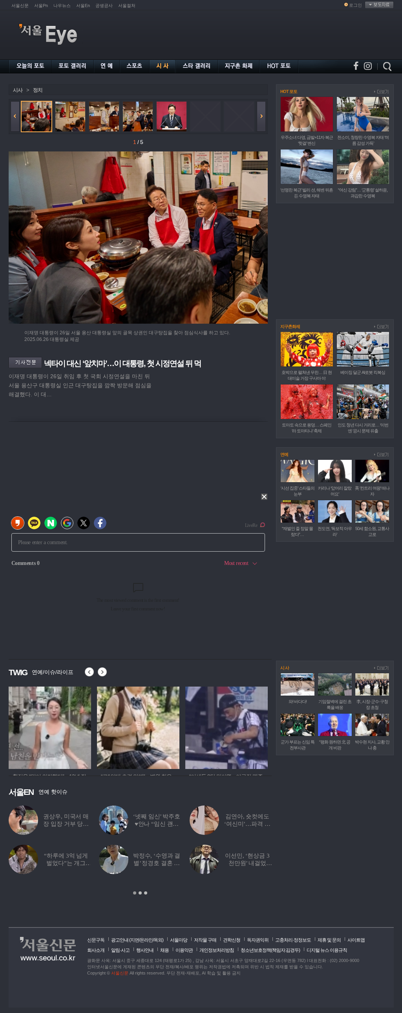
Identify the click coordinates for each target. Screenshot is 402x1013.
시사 (17, 90)
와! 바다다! (298, 701)
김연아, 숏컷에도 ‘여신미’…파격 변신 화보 (247, 823)
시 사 (284, 667)
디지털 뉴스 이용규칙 (327, 950)
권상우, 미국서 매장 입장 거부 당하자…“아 (66, 823)
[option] (50, 727)
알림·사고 (120, 950)
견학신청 (231, 940)
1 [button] (134, 893)
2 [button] (140, 893)
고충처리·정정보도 (293, 940)
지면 (134, 940)
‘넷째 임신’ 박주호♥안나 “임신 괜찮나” (156, 823)
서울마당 (178, 940)
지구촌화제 (290, 326)
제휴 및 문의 (329, 940)
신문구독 (95, 940)
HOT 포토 (288, 91)
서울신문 (20, 5)
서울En (83, 5)
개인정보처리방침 (216, 950)
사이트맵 (356, 940)
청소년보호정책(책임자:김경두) (270, 950)
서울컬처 (126, 5)
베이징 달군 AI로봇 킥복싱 (362, 372)
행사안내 (144, 950)
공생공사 (104, 5)
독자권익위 (258, 940)
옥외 (157, 940)
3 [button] (145, 893)
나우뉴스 (62, 5)
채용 (164, 950)
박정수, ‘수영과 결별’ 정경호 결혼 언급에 (156, 863)
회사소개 (95, 950)
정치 (37, 90)
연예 (284, 454)
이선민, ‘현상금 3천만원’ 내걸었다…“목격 (247, 863)
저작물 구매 (205, 940)
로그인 (355, 5)
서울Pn (41, 5)
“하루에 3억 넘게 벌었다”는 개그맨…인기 (66, 863)
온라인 (146, 940)
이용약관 (184, 950)
